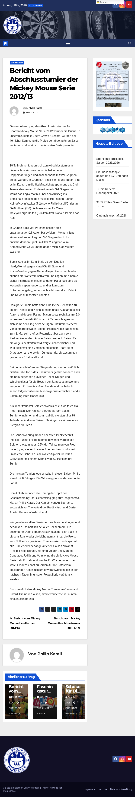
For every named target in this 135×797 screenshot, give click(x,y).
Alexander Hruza (44, 711)
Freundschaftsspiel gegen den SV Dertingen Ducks (112, 176)
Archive (103, 789)
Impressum (90, 789)
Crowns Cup (17, 63)
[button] (129, 43)
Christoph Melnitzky (16, 711)
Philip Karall (35, 108)
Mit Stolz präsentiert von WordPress (21, 787)
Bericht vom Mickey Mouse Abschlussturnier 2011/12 (64, 623)
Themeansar (9, 791)
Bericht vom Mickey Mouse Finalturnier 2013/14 (25, 623)
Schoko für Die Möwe (73, 691)
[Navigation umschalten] (68, 43)
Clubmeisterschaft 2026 (111, 215)
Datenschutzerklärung (121, 789)
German (103, 2)
